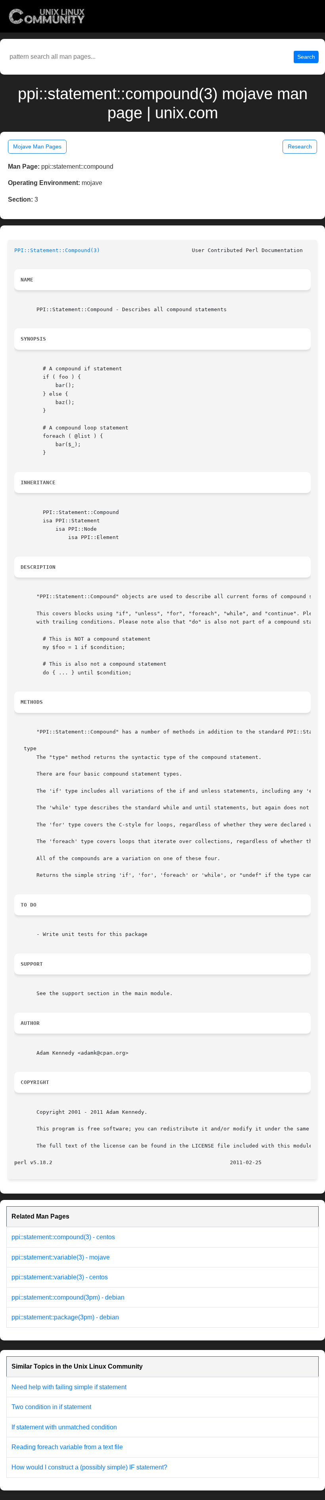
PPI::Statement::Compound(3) (57, 250)
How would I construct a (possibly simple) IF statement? (89, 1467)
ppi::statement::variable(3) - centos (59, 1277)
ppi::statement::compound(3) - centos (63, 1237)
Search (306, 57)
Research (300, 146)
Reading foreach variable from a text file (67, 1447)
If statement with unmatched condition (64, 1427)
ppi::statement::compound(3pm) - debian (67, 1297)
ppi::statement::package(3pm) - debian (65, 1317)
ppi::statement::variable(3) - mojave (60, 1257)
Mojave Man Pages (37, 146)
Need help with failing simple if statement (68, 1387)
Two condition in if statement (51, 1407)
